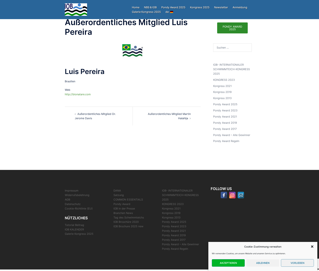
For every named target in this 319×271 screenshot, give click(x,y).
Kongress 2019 (222, 92)
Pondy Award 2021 (225, 116)
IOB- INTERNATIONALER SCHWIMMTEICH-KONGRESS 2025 (231, 69)
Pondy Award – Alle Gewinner (231, 135)
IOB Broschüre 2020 (126, 221)
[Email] (240, 195)
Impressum (71, 190)
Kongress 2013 (222, 98)
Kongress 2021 (222, 86)
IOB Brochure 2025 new (128, 226)
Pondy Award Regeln (226, 141)
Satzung (118, 195)
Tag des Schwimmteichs (128, 217)
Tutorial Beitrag (74, 225)
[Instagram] (232, 195)
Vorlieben (297, 263)
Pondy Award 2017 (225, 129)
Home (135, 7)
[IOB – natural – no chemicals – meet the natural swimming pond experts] (76, 9)
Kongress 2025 (200, 7)
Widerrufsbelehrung (77, 195)
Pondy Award (121, 204)
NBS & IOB (150, 7)
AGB (67, 199)
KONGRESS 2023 (224, 79)
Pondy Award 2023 (225, 110)
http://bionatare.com (78, 94)
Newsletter (221, 7)
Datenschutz (73, 204)
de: (167, 11)
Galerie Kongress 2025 (146, 11)
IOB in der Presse (124, 208)
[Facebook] (223, 195)
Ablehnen (262, 263)
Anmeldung (240, 7)
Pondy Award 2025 (173, 7)
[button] (312, 246)
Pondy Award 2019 (225, 122)
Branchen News (123, 213)
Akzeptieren (228, 263)
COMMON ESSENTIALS (128, 199)
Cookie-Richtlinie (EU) (79, 208)
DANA (117, 190)
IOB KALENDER (74, 229)
